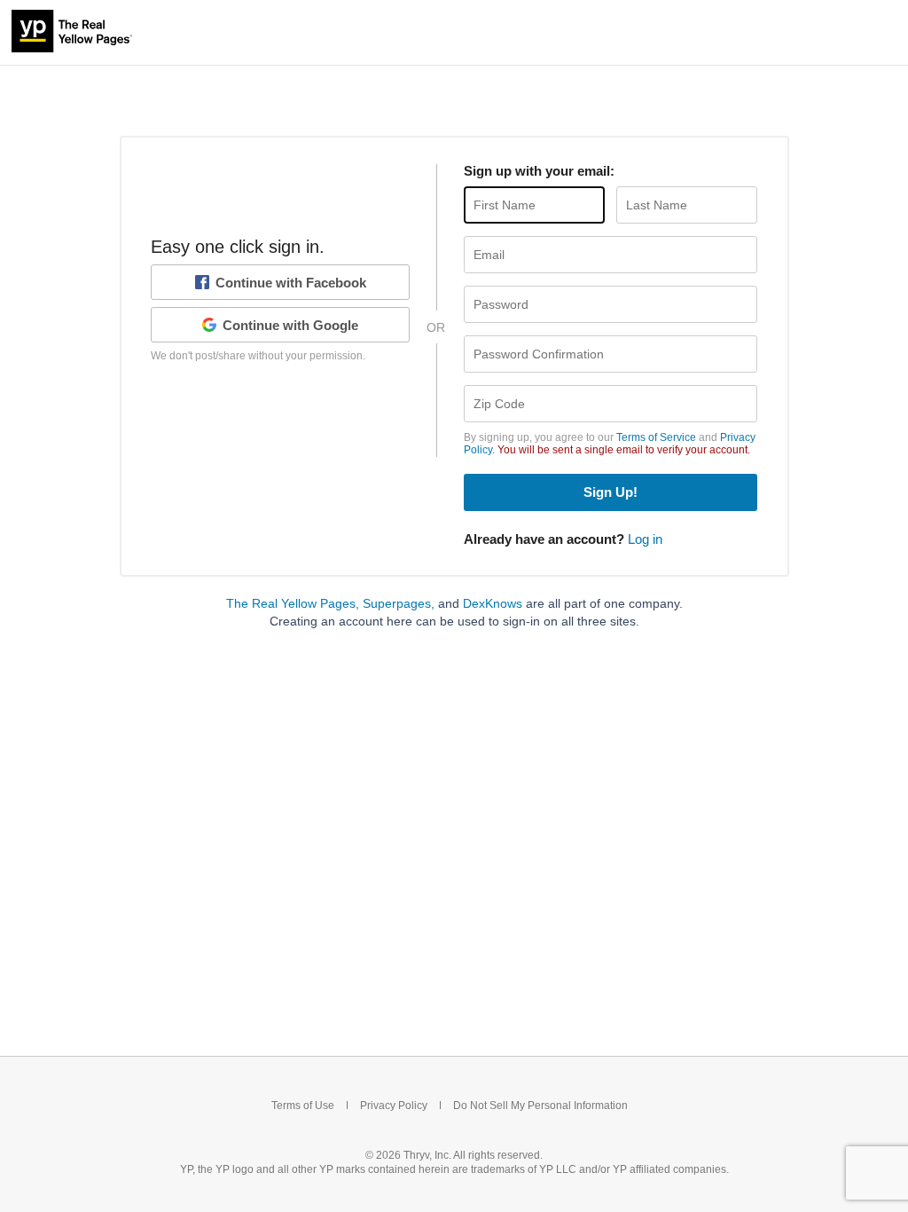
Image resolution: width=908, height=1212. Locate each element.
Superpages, (398, 603)
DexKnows (492, 603)
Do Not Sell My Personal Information (540, 1105)
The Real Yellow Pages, (292, 603)
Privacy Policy (393, 1105)
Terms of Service (656, 437)
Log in (645, 539)
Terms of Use (302, 1105)
